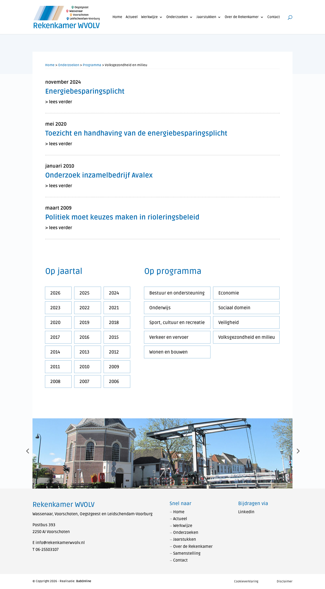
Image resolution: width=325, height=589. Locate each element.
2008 (55, 381)
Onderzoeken (177, 17)
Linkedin (246, 511)
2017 (55, 337)
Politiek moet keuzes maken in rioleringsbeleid (122, 217)
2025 (84, 293)
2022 (84, 307)
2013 (84, 352)
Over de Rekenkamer (242, 17)
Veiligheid (228, 322)
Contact (273, 17)
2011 (55, 366)
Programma (92, 65)
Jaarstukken (206, 17)
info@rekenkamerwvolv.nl (60, 542)
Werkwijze (149, 17)
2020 (55, 322)
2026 (55, 293)
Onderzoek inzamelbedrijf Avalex (99, 175)
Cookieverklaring (246, 581)
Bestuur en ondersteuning (177, 293)
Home (117, 17)
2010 (84, 366)
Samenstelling (186, 553)
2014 (55, 352)
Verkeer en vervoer (168, 337)
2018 (114, 322)
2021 (114, 307)
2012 (114, 352)
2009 (114, 366)
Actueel (132, 17)
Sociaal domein (234, 307)
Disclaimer (284, 581)
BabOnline (83, 581)
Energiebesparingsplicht (84, 91)
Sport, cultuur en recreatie (177, 322)
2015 (114, 337)
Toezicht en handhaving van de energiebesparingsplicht (136, 133)
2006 (114, 381)
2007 (84, 381)
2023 (55, 307)
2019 (84, 322)
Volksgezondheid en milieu (246, 337)
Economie (228, 293)
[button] (27, 451)
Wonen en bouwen (168, 352)
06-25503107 (47, 549)
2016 (84, 337)
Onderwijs (160, 307)
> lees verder (58, 102)
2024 (114, 293)
